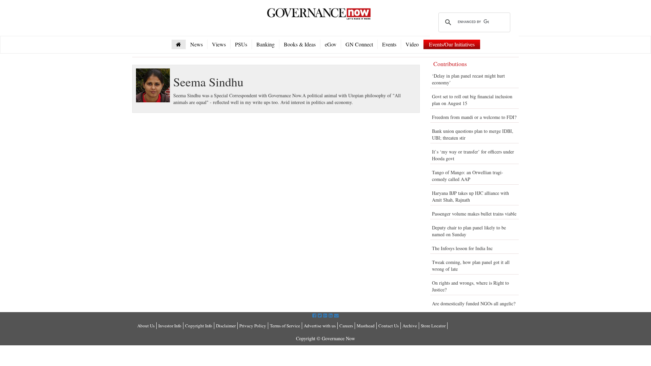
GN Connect (359, 44)
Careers (346, 326)
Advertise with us (320, 326)
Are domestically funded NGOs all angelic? (473, 303)
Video (412, 44)
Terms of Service (285, 326)
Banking (265, 44)
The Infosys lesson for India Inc (462, 248)
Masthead (366, 326)
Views (219, 44)
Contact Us (388, 326)
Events (389, 44)
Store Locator (433, 326)
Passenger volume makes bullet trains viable (474, 213)
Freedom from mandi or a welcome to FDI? (474, 117)
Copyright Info (198, 326)
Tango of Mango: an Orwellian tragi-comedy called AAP (467, 175)
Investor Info (169, 326)
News (196, 44)
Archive (409, 326)
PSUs (241, 44)
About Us (146, 326)
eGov (330, 44)
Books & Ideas (300, 44)
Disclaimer (226, 326)
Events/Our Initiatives (452, 44)
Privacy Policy (252, 326)
